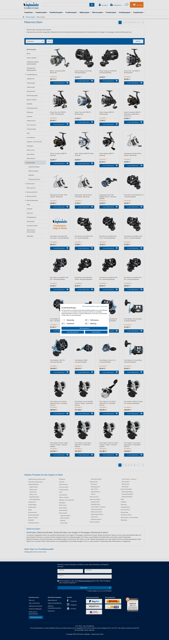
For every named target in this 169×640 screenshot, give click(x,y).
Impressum (104, 306)
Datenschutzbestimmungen (90, 306)
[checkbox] (63, 320)
